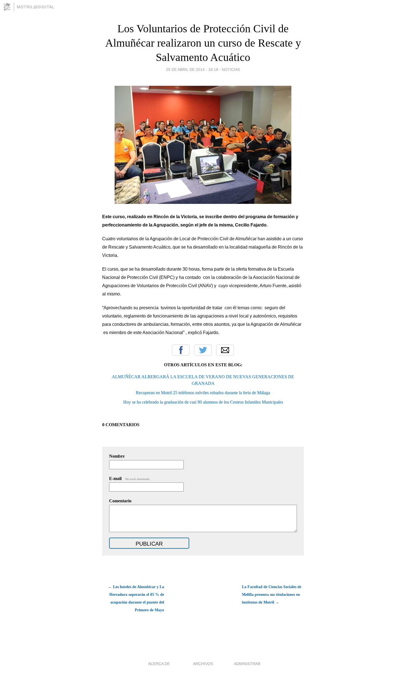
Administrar (247, 663)
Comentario (120, 500)
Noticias (231, 69)
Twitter (203, 350)
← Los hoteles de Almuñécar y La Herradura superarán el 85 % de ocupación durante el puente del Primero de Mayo (136, 598)
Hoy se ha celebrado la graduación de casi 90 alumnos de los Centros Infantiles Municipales (203, 402)
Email (225, 350)
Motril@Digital (35, 7)
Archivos (203, 663)
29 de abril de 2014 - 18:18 (192, 69)
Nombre (117, 456)
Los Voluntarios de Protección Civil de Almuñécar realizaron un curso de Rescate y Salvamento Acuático (203, 42)
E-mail (129, 478)
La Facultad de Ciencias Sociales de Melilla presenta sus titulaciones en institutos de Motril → (271, 594)
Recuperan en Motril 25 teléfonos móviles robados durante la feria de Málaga (203, 392)
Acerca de (159, 663)
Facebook (181, 350)
